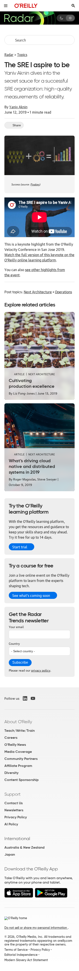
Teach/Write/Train (19, 730)
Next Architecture (38, 291)
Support (12, 794)
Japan (9, 854)
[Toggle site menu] (5, 5)
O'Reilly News (15, 744)
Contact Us (13, 803)
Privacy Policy (15, 817)
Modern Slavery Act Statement (26, 960)
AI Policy (11, 824)
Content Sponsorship (21, 779)
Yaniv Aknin (18, 106)
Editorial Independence (21, 955)
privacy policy (40, 670)
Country (14, 643)
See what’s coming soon (31, 595)
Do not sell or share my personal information (36, 928)
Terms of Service (16, 950)
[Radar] (29, 18)
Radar (8, 54)
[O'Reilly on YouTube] (33, 698)
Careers (10, 737)
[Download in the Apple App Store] (18, 896)
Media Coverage (18, 751)
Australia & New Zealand (24, 847)
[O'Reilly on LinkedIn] (25, 698)
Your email (16, 626)
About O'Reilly (18, 721)
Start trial (19, 546)
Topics (22, 54)
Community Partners (21, 758)
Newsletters (13, 810)
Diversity (11, 772)
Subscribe (20, 662)
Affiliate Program (18, 765)
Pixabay (35, 184)
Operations (63, 291)
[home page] (26, 5)
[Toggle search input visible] (73, 5)
